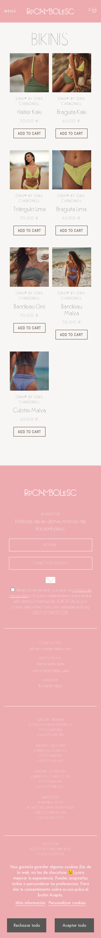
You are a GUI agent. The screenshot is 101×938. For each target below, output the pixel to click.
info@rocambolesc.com (50, 648)
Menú (10, 11)
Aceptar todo (74, 925)
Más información (30, 903)
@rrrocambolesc (50, 664)
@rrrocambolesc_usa (51, 670)
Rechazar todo (26, 925)
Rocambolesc (51, 686)
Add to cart (29, 133)
